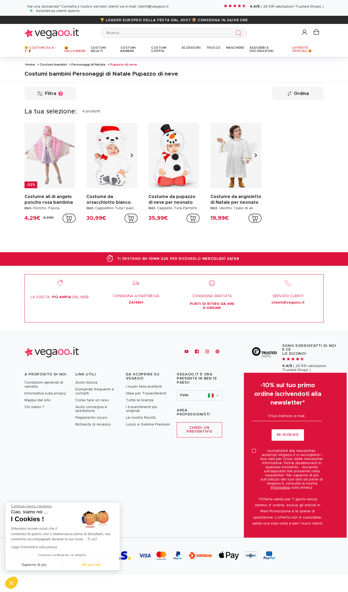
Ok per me (91, 564)
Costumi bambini (53, 64)
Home (30, 64)
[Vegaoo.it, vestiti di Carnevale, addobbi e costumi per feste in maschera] (51, 33)
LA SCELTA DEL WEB (59, 297)
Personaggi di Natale (88, 64)
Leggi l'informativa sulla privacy (34, 547)
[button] (305, 32)
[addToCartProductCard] (69, 218)
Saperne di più (33, 564)
